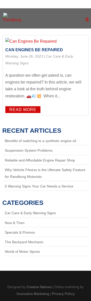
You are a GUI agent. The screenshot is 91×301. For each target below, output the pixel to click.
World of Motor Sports (22, 252)
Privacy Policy (63, 294)
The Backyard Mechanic (24, 242)
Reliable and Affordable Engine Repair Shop (40, 160)
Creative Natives (39, 287)
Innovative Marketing (33, 294)
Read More (22, 109)
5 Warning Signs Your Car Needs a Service (39, 186)
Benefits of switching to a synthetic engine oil (40, 141)
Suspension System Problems (29, 150)
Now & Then (15, 223)
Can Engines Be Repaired (34, 50)
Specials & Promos (20, 232)
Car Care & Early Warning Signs (30, 213)
